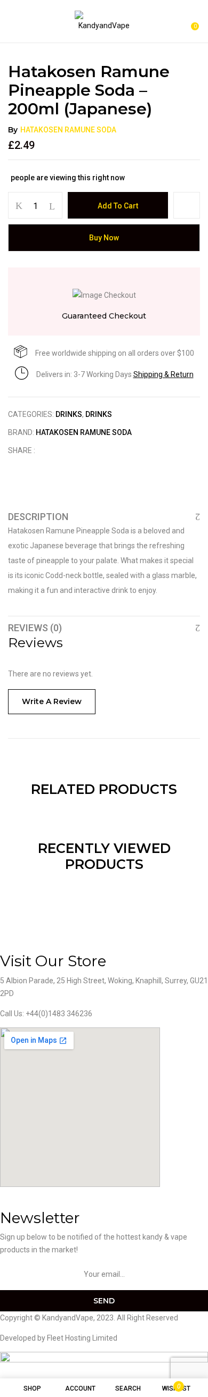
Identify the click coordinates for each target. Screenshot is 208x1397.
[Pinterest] (98, 450)
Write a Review (52, 701)
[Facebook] (49, 450)
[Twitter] (65, 450)
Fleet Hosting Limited (82, 1338)
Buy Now (104, 237)
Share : (21, 450)
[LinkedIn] (82, 450)
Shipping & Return (163, 374)
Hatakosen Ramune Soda (68, 130)
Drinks (68, 414)
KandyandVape (67, 1318)
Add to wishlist (186, 205)
